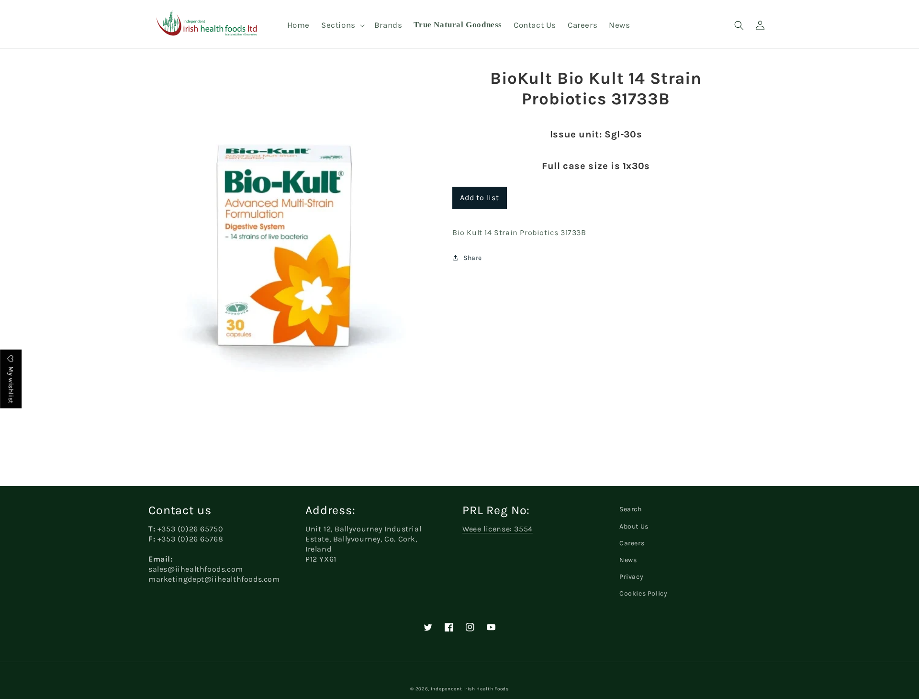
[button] (342, 25)
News (628, 560)
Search (630, 509)
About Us (634, 526)
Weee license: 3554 (497, 528)
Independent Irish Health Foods (470, 689)
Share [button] (472, 258)
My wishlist (11, 384)
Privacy (631, 577)
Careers (631, 543)
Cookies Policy (643, 593)
